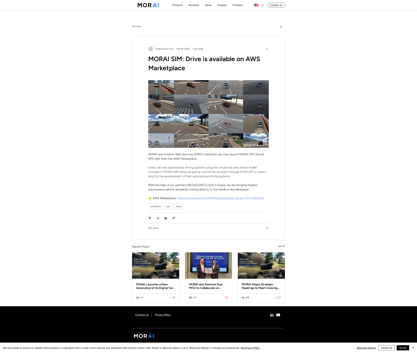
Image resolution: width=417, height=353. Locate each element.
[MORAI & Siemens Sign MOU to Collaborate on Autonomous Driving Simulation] (208, 265)
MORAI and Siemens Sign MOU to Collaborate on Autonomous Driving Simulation (206, 286)
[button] (178, 5)
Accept (402, 347)
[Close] (413, 347)
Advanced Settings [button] (366, 347)
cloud (179, 206)
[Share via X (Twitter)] (157, 218)
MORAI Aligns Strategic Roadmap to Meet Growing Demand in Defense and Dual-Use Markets (260, 286)
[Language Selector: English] (259, 5)
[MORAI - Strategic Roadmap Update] (155, 265)
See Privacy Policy (250, 347)
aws (168, 206)
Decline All (386, 347)
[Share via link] (173, 218)
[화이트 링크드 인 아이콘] (271, 315)
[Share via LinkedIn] (165, 218)
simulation (155, 206)
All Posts (136, 26)
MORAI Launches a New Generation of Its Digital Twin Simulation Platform (155, 286)
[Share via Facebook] (149, 218)
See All (281, 246)
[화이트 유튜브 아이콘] (278, 315)
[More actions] (267, 49)
